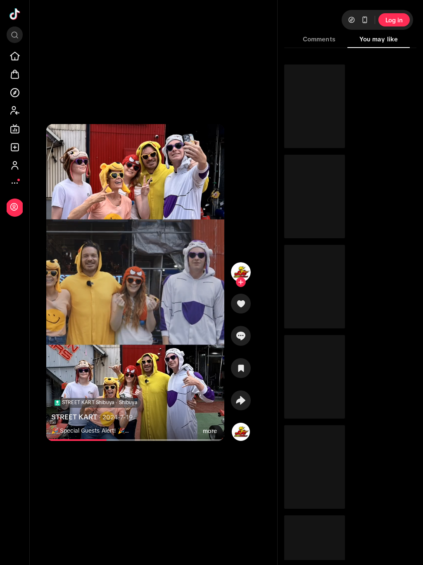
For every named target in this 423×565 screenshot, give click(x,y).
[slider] (79, 440)
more (210, 431)
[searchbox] (15, 34)
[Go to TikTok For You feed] (15, 14)
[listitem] (15, 56)
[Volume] (59, 137)
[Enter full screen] (211, 137)
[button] (241, 306)
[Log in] (14, 207)
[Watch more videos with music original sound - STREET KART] (241, 430)
